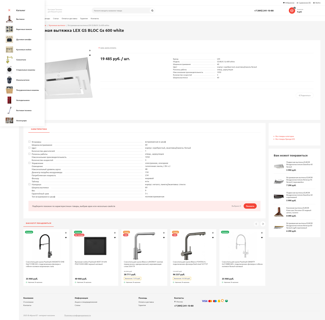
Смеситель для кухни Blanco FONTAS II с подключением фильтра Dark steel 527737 (190, 263)
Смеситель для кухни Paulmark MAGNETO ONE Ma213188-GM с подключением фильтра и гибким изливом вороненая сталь (45, 264)
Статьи (56, 18)
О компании (28, 302)
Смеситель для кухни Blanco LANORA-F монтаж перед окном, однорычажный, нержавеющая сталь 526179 (143, 264)
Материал (36, 184)
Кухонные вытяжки (57, 25)
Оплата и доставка (69, 18)
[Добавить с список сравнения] (66, 233)
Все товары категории (284, 136)
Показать (250, 206)
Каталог (20, 10)
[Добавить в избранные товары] (66, 237)
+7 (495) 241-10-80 (264, 10)
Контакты (95, 18)
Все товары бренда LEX (285, 139)
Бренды (46, 18)
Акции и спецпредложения (86, 302)
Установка (36, 141)
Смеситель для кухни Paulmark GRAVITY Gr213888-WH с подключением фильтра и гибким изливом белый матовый (242, 264)
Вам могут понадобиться (38, 223)
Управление (37, 163)
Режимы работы (39, 154)
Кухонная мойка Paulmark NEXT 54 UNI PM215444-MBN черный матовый (91, 263)
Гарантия (84, 18)
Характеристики (39, 129)
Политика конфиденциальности (77, 315)
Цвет (34, 148)
